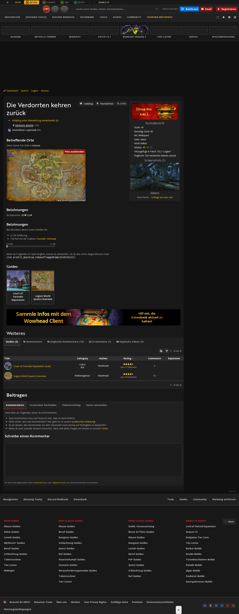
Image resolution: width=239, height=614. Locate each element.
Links (123, 103)
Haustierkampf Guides (72, 559)
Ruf (82, 366)
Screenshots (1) (154, 160)
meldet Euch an (39, 482)
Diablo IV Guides (196, 520)
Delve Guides (11, 531)
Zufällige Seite (119, 602)
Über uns (61, 602)
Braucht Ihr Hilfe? (20, 602)
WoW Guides (11, 520)
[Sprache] (234, 17)
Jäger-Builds (193, 570)
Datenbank (87, 17)
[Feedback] (229, 17)
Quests (24, 90)
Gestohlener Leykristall (24, 130)
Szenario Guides (68, 565)
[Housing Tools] (33, 499)
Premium (137, 602)
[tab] (11, 342)
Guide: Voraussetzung (141, 526)
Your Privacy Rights (95, 602)
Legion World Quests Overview (29, 376)
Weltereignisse (82, 375)
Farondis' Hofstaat (46, 238)
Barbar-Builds (194, 548)
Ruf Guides (65, 553)
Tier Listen (10, 565)
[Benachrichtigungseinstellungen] (223, 17)
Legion (34, 90)
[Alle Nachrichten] (7, 2)
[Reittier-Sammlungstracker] (93, 317)
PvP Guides (134, 559)
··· (90, 2)
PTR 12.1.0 (55, 9)
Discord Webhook (63, 17)
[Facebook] (221, 605)
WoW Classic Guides (140, 520)
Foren (105, 428)
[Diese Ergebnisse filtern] (166, 351)
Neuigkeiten (12, 17)
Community (134, 17)
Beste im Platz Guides (141, 531)
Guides (117, 17)
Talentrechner (12, 559)
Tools (170, 499)
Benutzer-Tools (43, 602)
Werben (75, 602)
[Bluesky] (216, 605)
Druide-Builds (193, 553)
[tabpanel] (93, 367)
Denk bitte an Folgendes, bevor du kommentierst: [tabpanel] (56, 447)
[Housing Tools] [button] (36, 17)
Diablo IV (107, 2)
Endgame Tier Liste (197, 537)
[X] (210, 605)
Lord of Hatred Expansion (201, 526)
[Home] (22, 9)
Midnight (9, 570)
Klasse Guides (12, 526)
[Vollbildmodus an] (217, 17)
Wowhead (103, 365)
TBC (67, 2)
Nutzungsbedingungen (17, 609)
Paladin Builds (194, 565)
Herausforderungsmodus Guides (78, 570)
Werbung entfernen (160, 17)
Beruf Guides (11, 548)
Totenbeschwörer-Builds (200, 559)
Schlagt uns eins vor (161, 197)
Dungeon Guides (68, 537)
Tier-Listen (65, 581)
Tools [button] (103, 17)
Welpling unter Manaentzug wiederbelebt (33, 120)
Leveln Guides (12, 537)
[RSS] (233, 605)
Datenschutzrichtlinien (160, 602)
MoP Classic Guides (71, 520)
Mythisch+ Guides (14, 542)
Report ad (232, 491)
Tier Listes (192, 542)
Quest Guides (66, 548)
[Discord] (204, 605)
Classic (51, 2)
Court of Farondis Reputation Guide (32, 366)
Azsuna (45, 90)
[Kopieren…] (161, 351)
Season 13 (192, 531)
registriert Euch (59, 482)
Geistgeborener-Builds (199, 581)
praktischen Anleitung (83, 421)
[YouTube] (227, 605)
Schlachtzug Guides (15, 553)
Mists (81, 2)
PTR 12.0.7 (64, 9)
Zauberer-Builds (195, 576)
